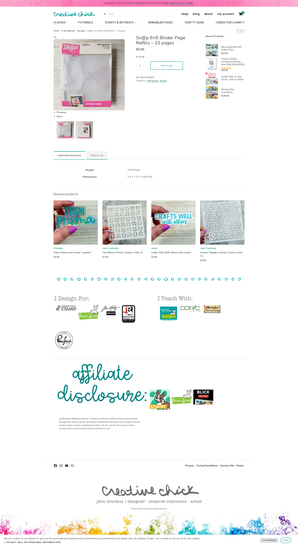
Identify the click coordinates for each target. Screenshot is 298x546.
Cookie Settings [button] (269, 540)
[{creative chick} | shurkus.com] (74, 13)
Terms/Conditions (207, 465)
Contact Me (227, 465)
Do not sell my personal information (34, 542)
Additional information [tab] (69, 155)
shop (184, 14)
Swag (154, 248)
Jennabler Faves (160, 22)
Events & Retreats (119, 22)
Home (56, 30)
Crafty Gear (194, 22)
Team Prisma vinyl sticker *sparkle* (72, 252)
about (208, 14)
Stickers (58, 248)
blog (196, 14)
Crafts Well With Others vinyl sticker (171, 252)
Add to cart (166, 65)
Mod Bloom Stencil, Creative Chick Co (122, 252)
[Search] (104, 13)
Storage (80, 30)
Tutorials (85, 22)
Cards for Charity (230, 22)
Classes (60, 22)
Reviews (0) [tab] (96, 155)
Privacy (189, 465)
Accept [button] (286, 540)
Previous (61, 112)
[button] (89, 37)
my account (225, 14)
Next (59, 116)
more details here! (181, 3)
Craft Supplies (68, 30)
